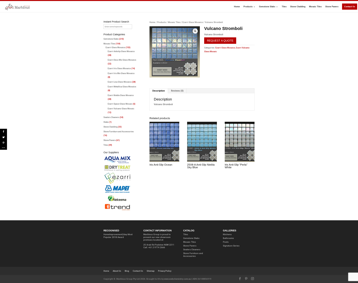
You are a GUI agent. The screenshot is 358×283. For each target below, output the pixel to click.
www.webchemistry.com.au (177, 279)
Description (158, 90)
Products (248, 6)
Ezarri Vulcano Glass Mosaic (121, 108)
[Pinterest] (246, 279)
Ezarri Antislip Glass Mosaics (121, 51)
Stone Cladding (297, 6)
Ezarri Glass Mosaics (192, 22)
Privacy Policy (164, 271)
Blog (127, 271)
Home (237, 6)
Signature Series (231, 246)
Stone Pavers (331, 6)
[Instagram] (252, 279)
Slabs (106, 122)
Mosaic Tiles (315, 6)
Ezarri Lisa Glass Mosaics (120, 82)
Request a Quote (220, 40)
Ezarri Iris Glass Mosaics (119, 68)
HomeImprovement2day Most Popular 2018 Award (118, 235)
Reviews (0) (177, 90)
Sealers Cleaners (111, 117)
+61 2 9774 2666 (156, 247)
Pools (226, 242)
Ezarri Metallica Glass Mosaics (122, 87)
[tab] (158, 90)
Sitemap (150, 271)
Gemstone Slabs (267, 6)
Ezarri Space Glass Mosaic (120, 104)
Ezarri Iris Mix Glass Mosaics (121, 73)
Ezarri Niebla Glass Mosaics (121, 95)
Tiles (284, 6)
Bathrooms (228, 238)
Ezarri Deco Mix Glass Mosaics (122, 60)
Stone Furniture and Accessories (118, 131)
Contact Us (349, 6)
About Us (117, 271)
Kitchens (227, 234)
